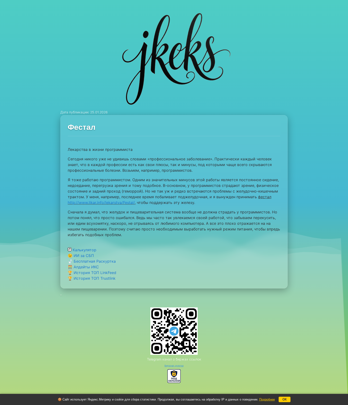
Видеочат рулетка (174, 365)
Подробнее (267, 399)
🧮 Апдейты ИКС (83, 267)
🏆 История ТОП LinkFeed (92, 272)
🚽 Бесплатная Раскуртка (92, 261)
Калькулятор (83, 250)
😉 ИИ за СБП (81, 255)
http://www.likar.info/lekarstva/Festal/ (101, 202)
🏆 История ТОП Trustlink (92, 278)
